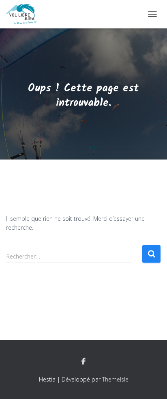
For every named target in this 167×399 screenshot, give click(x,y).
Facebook (83, 361)
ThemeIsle (115, 379)
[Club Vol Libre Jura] (24, 14)
